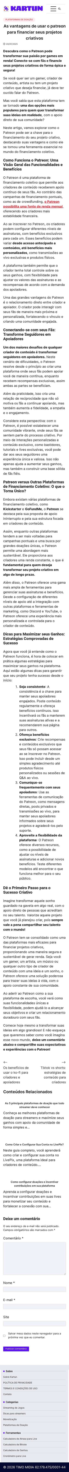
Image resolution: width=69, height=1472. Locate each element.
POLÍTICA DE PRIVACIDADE (18, 1382)
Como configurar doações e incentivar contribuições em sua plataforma (34, 1183)
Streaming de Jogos (13, 1407)
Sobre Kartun (10, 1376)
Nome (9, 1283)
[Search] (59, 8)
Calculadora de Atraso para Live (20, 1438)
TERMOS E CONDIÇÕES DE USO (20, 1388)
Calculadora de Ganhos (15, 1450)
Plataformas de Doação (19, 19)
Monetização (10, 1419)
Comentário (13, 1238)
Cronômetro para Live (14, 1456)
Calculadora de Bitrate (15, 1444)
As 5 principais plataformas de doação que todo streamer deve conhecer (34, 1105)
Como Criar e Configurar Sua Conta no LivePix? (34, 1144)
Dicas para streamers (14, 1413)
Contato (7, 1394)
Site (6, 1317)
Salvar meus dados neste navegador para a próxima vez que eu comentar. (34, 1335)
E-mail (9, 1300)
